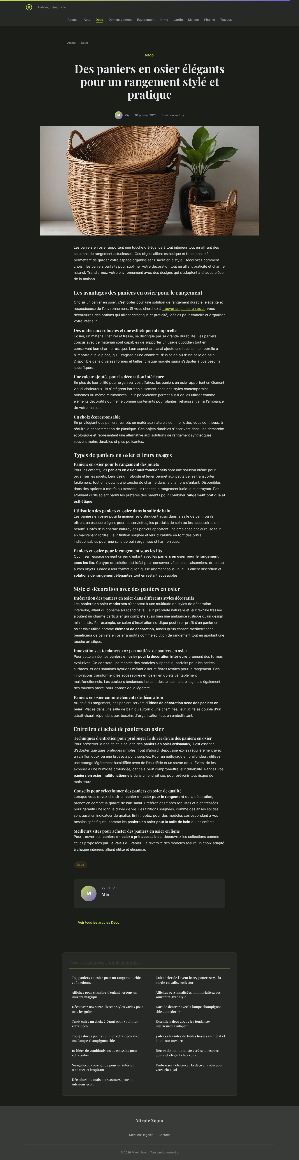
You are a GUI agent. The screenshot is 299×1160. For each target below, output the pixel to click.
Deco (99, 19)
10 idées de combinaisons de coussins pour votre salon (104, 1052)
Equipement (146, 19)
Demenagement (120, 19)
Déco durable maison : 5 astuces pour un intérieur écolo (103, 1081)
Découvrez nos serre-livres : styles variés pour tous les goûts (107, 1009)
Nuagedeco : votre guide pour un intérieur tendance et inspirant (104, 1067)
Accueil (72, 19)
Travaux (226, 19)
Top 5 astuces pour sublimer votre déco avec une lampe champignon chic (105, 1038)
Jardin (178, 19)
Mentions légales (141, 1135)
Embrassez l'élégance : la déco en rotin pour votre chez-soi (189, 1067)
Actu (87, 19)
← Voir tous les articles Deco (96, 922)
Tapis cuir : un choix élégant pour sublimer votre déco (105, 1023)
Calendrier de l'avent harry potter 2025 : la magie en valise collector (188, 979)
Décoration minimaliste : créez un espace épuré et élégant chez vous (187, 1052)
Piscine (209, 19)
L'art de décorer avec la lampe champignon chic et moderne (189, 1009)
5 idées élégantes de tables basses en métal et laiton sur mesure (190, 1038)
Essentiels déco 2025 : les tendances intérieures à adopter (183, 1023)
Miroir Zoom (149, 1120)
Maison (193, 19)
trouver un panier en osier (183, 308)
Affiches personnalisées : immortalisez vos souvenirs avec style (188, 994)
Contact (164, 1135)
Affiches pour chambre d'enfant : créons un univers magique (104, 994)
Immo (164, 19)
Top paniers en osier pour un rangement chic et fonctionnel (106, 979)
